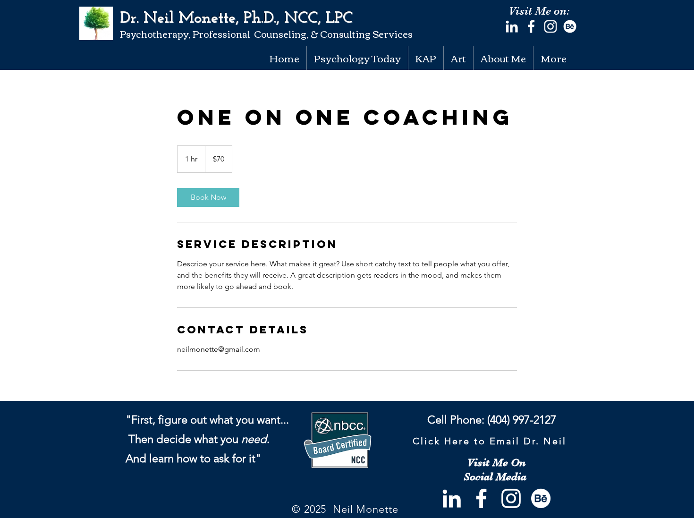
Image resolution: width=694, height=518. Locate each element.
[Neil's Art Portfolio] (569, 26)
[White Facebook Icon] (531, 26)
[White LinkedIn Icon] (511, 26)
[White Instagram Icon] (550, 26)
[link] (208, 197)
